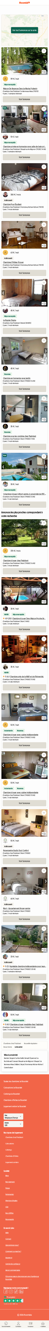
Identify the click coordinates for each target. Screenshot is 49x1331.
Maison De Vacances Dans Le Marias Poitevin (20, 89)
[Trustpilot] (13, 1304)
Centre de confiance (12, 1264)
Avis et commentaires (12, 1270)
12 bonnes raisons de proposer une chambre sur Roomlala (22, 1278)
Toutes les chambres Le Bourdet (16, 1081)
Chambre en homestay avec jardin (16, 378)
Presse (7, 1188)
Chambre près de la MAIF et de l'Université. (27, 677)
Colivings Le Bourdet (12, 1094)
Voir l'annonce (24, 99)
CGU (6, 1207)
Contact (8, 1239)
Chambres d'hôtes (11, 1156)
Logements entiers (12, 1162)
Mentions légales (11, 1201)
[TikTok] (16, 1291)
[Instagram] (11, 1291)
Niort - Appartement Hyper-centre (16, 908)
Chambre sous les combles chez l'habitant (19, 436)
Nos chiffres (9, 1213)
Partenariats (9, 1194)
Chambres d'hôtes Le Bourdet (15, 1100)
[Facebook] (6, 1291)
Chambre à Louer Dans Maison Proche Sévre (29, 618)
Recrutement (10, 1182)
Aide (7, 1233)
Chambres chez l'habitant (14, 1137)
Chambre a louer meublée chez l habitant (26, 1024)
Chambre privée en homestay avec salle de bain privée (25, 146)
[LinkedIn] (21, 1291)
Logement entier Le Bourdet (15, 1106)
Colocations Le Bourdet (13, 1088)
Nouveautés (9, 1219)
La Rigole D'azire (9, 320)
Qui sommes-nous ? (12, 1245)
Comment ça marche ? (13, 1251)
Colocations (9, 1144)
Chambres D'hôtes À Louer (13, 262)
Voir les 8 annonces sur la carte (24, 30)
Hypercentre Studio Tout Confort (16, 850)
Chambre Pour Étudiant (12, 204)
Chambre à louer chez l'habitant (15, 560)
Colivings (8, 1150)
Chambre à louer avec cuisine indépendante (20, 735)
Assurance (8, 1258)
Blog (7, 1176)
